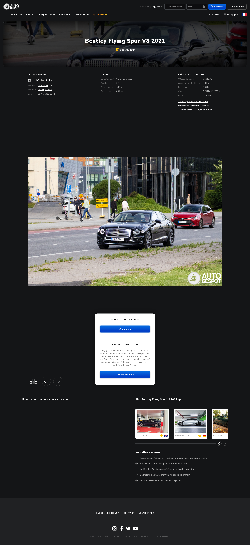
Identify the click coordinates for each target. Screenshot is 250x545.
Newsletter (146, 513)
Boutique (64, 14)
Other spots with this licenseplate (194, 105)
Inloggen (232, 14)
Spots (159, 7)
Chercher (218, 6)
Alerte (216, 14)
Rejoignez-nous (46, 14)
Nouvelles (144, 7)
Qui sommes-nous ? (108, 513)
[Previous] (219, 443)
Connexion (125, 329)
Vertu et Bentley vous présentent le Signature (164, 463)
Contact (129, 513)
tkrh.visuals (43, 85)
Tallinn (41, 89)
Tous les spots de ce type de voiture (195, 109)
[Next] (225, 443)
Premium (101, 14)
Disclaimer (162, 536)
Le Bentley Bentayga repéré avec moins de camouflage (168, 469)
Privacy (146, 536)
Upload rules (81, 14)
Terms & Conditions (124, 536)
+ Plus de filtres (236, 6)
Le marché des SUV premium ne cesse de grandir (165, 474)
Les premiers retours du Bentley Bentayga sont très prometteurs (173, 458)
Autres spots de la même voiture (193, 101)
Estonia (48, 89)
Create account (125, 374)
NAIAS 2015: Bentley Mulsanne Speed (160, 480)
